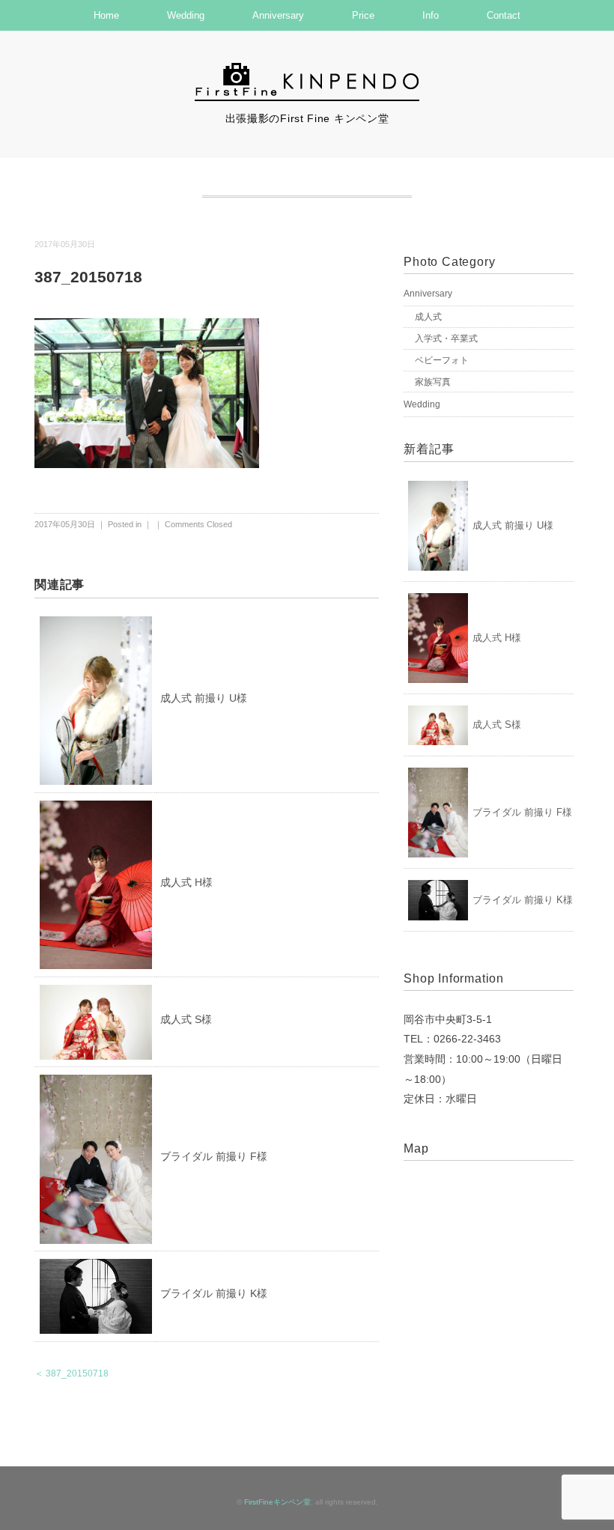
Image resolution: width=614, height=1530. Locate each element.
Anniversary (278, 15)
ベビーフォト (442, 360)
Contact (503, 15)
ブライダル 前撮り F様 (213, 1156)
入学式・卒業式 (446, 338)
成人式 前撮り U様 (203, 698)
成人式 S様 (186, 1019)
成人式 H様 (186, 882)
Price (363, 15)
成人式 (428, 317)
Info (430, 15)
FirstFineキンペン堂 (277, 1502)
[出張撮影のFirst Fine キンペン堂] (307, 70)
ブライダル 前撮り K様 (213, 1293)
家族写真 (433, 382)
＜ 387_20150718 (71, 1373)
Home (106, 15)
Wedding (185, 15)
